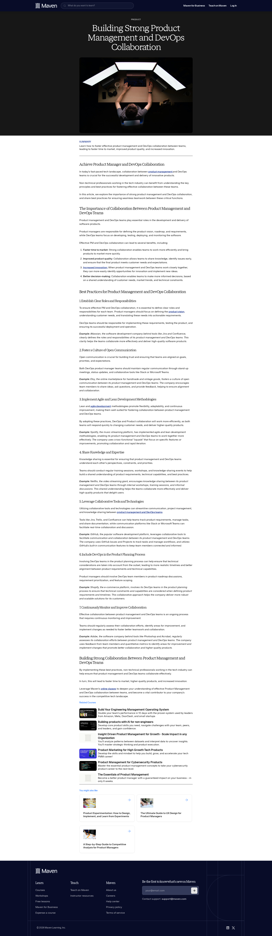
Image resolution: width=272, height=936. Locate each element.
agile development (101, 406)
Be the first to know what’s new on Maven (168, 882)
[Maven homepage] (46, 5)
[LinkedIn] (228, 928)
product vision (176, 311)
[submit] (194, 890)
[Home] (46, 871)
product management (160, 171)
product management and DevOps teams (139, 512)
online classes (108, 688)
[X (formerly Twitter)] (233, 928)
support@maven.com (174, 898)
